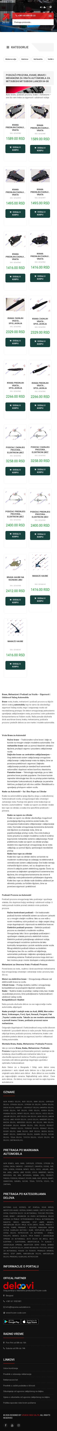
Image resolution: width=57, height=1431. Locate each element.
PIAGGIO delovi (16, 1128)
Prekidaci (13, 1257)
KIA (4, 1172)
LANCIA (15, 1172)
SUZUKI (25, 1181)
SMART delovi (9, 1134)
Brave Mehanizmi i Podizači (35, 1248)
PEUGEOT (49, 1175)
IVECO (38, 1169)
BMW (22, 1163)
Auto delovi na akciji (37, 1239)
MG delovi (37, 1122)
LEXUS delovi (32, 1119)
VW (52, 1181)
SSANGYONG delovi (24, 1134)
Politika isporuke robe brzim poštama (19, 1403)
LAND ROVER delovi (18, 1119)
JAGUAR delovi (9, 1116)
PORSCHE (13, 1178)
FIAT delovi (22, 1110)
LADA (9, 1172)
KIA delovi (32, 1116)
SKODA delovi (47, 1131)
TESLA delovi (16, 1137)
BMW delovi (39, 1102)
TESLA (32, 1181)
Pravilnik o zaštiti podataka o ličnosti (19, 1385)
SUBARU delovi (40, 1134)
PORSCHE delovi (32, 1128)
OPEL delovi (39, 1125)
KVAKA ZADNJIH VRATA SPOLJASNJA (15, 321)
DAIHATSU (38, 1166)
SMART (50, 1178)
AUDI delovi (27, 1102)
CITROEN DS (48, 1163)
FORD (5, 1169)
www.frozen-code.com (16, 1313)
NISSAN (36, 1175)
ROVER (28, 1178)
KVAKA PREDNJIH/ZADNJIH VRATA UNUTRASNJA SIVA (15, 193)
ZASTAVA (6, 1184)
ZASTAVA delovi (16, 1140)
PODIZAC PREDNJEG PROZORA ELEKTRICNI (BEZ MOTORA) (15, 515)
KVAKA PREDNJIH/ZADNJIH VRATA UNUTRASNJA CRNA (15, 258)
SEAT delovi (34, 1131)
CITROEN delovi (16, 1104)
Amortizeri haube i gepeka (14, 1210)
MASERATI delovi (46, 1119)
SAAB (34, 1178)
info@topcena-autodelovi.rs (18, 1307)
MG (14, 1175)
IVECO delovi (47, 1113)
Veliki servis (47, 1207)
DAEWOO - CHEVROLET (25, 1166)
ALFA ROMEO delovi (11, 1102)
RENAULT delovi (46, 1128)
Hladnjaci (22, 1257)
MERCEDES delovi (24, 1122)
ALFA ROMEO (8, 1163)
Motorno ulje (10, 1207)
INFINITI (26, 1169)
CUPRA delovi (47, 1104)
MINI (19, 1175)
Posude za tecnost (27, 1251)
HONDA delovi (47, 1110)
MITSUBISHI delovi (11, 1125)
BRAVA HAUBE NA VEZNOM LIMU (15, 578)
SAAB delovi (22, 1131)
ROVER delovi (9, 1131)
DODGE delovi (9, 1110)
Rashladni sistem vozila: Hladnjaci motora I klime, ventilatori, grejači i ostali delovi (28, 1230)
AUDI (17, 1163)
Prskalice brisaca (45, 1251)
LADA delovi (42, 1116)
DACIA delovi (8, 1108)
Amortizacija (33, 1242)
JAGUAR (45, 1169)
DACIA (12, 1166)
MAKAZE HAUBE (40, 576)
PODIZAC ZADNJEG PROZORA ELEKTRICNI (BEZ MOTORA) (15, 451)
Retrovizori (33, 1257)
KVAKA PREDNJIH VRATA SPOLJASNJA (15, 385)
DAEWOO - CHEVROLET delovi (27, 1108)
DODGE (46, 1166)
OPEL (42, 1175)
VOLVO (46, 1181)
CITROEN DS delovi (32, 1104)
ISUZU (32, 1169)
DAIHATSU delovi (46, 1108)
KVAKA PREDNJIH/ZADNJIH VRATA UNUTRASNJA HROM (15, 130)
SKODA (44, 1178)
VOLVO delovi (44, 1137)
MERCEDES (7, 1175)
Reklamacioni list (10, 1380)
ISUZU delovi (35, 1113)
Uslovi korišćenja (10, 1368)
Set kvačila (33, 1207)
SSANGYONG (8, 1181)
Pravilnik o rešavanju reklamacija (17, 1374)
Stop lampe (16, 1254)
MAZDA (50, 1172)
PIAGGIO (6, 1178)
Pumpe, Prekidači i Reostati (23, 1227)
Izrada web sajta (31, 1415)
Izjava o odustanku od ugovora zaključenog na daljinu (26, 1397)
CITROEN (38, 1163)
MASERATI (42, 1172)
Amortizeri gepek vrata (35, 1245)
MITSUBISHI (27, 1175)
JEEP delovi (22, 1116)
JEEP (51, 1169)
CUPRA (5, 1166)
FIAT (51, 1166)
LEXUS (34, 1172)
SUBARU (17, 1181)
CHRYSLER (30, 1163)
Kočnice (22, 1207)
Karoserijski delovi (32, 1254)
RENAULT (21, 1178)
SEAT (39, 1178)
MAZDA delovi (9, 1122)
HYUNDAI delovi (9, 1113)
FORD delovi (34, 1110)
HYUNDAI (19, 1169)
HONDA (11, 1169)
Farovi (6, 1254)
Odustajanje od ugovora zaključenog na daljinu (23, 1391)
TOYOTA (39, 1181)
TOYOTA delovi (29, 1137)
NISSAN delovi (26, 1125)
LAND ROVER (25, 1172)
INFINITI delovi (23, 1113)
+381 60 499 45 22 (27, 15)
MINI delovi (48, 1122)
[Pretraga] (50, 22)
